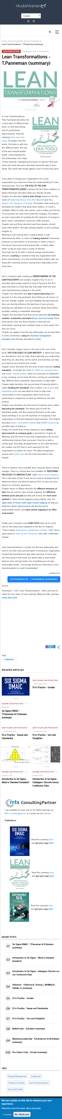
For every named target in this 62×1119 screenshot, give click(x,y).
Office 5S (39, 370)
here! (51, 842)
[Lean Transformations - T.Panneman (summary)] (20, 873)
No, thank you (22, 1114)
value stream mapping (48, 474)
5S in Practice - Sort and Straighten (28, 1018)
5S (33, 370)
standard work (51, 370)
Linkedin (47, 813)
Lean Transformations (38, 1082)
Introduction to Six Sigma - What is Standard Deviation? (33, 959)
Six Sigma (5, 704)
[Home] (31, 5)
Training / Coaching (16, 1082)
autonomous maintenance (27, 530)
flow (52, 293)
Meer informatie (33, 1108)
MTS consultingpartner (15, 813)
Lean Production (16, 41)
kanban (43, 530)
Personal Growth (15, 1089)
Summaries (9, 659)
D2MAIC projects (48, 422)
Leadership (36, 1076)
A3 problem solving (27, 422)
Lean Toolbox (38, 680)
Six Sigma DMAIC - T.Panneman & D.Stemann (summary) (33, 946)
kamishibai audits (10, 391)
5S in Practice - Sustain (23, 998)
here (51, 839)
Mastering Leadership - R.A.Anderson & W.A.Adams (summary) (35, 1040)
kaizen (14, 422)
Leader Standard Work (16, 373)
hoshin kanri (19, 454)
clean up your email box (26, 533)
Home (4, 41)
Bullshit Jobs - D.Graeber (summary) (28, 1028)
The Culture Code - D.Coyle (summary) (29, 1052)
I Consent (7, 1114)
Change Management (17, 1076)
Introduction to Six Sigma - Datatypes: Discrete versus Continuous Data (36, 973)
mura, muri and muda (42, 318)
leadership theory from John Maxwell (27, 199)
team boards (48, 387)
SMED (51, 530)
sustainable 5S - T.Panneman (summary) (34, 579)
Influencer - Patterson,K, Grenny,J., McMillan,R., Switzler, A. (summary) (33, 986)
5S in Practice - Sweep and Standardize (30, 1008)
